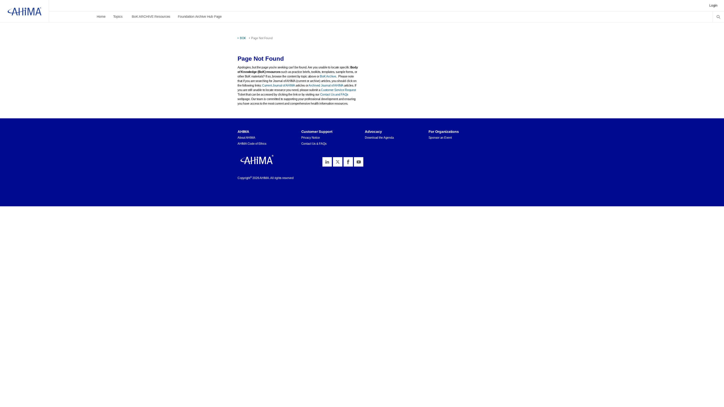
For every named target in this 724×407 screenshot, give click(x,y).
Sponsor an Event (440, 137)
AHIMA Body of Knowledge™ (24, 11)
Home (101, 16)
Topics (118, 16)
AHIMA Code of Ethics (252, 143)
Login (713, 5)
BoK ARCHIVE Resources (151, 16)
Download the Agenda (379, 137)
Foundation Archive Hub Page (200, 16)
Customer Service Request (338, 90)
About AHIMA (246, 137)
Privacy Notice (310, 137)
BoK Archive (328, 76)
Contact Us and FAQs (334, 94)
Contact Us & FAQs (314, 143)
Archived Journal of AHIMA (326, 85)
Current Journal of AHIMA (278, 85)
